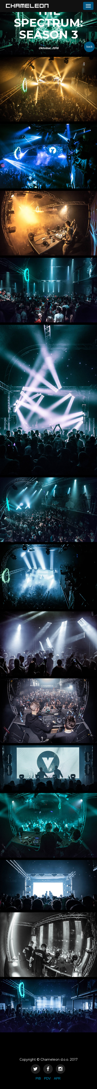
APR (57, 1078)
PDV (47, 1078)
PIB (38, 1078)
